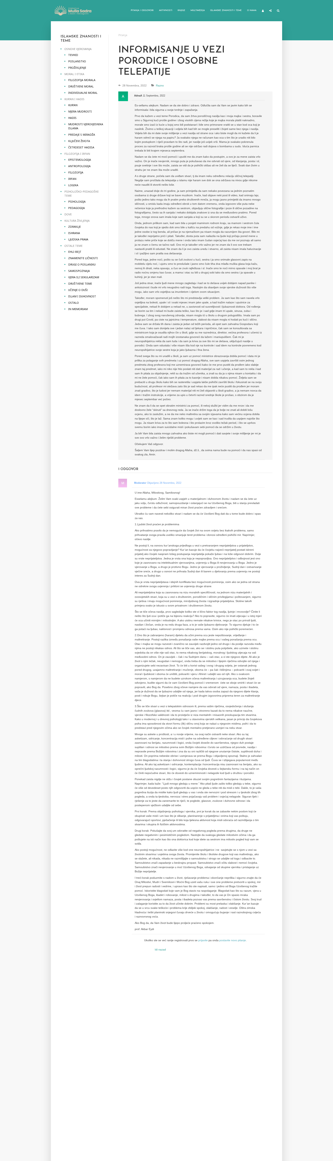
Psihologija (77, 201)
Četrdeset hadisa (81, 147)
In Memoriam (78, 309)
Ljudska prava (78, 239)
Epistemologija (79, 160)
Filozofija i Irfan (77, 154)
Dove (68, 214)
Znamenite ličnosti (83, 258)
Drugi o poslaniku (82, 264)
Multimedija (198, 10)
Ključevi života (79, 141)
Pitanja (122, 35)
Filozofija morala (81, 80)
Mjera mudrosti (80, 111)
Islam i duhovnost (82, 296)
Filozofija (75, 172)
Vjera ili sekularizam (83, 277)
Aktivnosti (165, 10)
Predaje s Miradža (81, 134)
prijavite (203, 940)
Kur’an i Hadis (74, 99)
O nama (251, 10)
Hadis (72, 118)
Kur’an (72, 105)
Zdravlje (74, 226)
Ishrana (74, 233)
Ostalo (73, 302)
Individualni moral (83, 93)
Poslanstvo (77, 61)
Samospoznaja (79, 271)
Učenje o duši (78, 290)
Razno (160, 85)
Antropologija (79, 166)
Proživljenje (77, 67)
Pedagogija (76, 208)
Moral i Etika (74, 74)
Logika (73, 185)
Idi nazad (160, 949)
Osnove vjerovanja (78, 49)
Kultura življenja (77, 220)
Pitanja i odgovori (142, 10)
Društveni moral (81, 86)
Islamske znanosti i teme (226, 10)
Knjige (181, 10)
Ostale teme (73, 246)
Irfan (72, 179)
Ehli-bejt (74, 252)
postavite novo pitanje (232, 940)
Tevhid (73, 55)
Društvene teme (80, 283)
